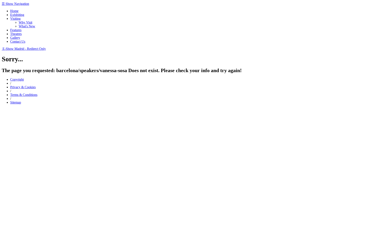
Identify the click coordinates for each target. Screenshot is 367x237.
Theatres (16, 34)
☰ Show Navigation (15, 4)
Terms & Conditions (23, 95)
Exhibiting (17, 15)
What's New (27, 26)
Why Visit (25, 22)
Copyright (17, 79)
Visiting (15, 18)
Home (14, 11)
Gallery (15, 37)
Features (15, 30)
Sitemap (15, 102)
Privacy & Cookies (23, 87)
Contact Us (17, 41)
